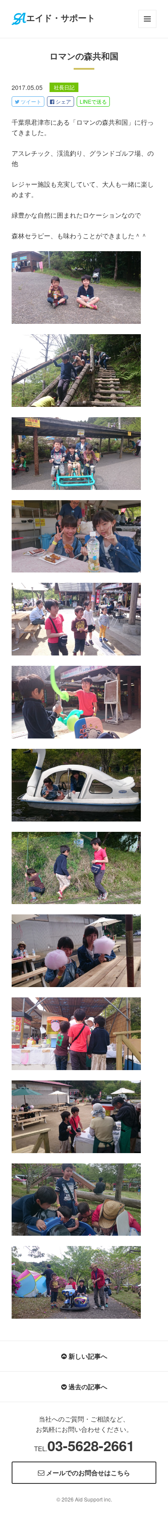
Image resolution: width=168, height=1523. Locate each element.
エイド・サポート (60, 18)
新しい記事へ (87, 1356)
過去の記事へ (87, 1386)
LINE (93, 101)
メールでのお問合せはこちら (87, 1472)
